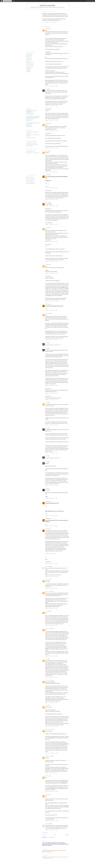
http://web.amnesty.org (30, 151)
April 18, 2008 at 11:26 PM (51, 385)
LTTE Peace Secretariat (30, 177)
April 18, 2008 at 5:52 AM (51, 130)
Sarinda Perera (47, 823)
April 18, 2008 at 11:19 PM (51, 345)
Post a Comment (45, 832)
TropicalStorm (47, 566)
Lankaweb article (29, 126)
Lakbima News (28, 120)
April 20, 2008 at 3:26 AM (51, 563)
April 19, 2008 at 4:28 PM (51, 498)
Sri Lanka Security (29, 55)
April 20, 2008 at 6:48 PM (51, 608)
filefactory (47, 183)
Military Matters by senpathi (50, 553)
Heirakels (47, 150)
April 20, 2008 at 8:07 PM (51, 702)
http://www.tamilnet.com (30, 183)
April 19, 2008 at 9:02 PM (51, 526)
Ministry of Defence (29, 145)
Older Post (67, 834)
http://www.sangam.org (30, 178)
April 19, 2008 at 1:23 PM (51, 458)
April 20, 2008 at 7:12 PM (51, 625)
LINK (46, 308)
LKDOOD (47, 174)
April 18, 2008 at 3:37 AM (51, 105)
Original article (28, 125)
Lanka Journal (28, 58)
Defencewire (47, 313)
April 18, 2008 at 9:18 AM (51, 241)
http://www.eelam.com (30, 180)
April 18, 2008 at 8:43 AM (51, 187)
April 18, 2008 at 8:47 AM (51, 224)
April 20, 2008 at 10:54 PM (51, 791)
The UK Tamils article (30, 114)
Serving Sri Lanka (29, 67)
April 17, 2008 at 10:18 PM (51, 86)
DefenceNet (28, 70)
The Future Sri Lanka (30, 64)
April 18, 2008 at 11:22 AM (51, 273)
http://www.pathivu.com (30, 181)
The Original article (29, 112)
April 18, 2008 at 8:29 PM (51, 310)
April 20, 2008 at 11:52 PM (51, 829)
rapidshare (47, 186)
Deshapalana (28, 68)
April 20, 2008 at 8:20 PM (51, 726)
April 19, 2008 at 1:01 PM (51, 452)
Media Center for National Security (32, 144)
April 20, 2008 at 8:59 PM (51, 772)
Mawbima (28, 61)
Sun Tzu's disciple (48, 591)
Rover (46, 88)
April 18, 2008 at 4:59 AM (51, 120)
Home (56, 834)
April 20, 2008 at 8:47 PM (51, 753)
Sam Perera (47, 579)
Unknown (47, 227)
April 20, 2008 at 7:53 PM (51, 677)
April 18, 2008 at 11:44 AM (51, 301)
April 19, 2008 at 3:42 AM (51, 393)
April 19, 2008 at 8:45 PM (51, 515)
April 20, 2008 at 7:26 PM (51, 656)
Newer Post (44, 834)
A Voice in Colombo (29, 65)
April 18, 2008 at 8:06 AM (51, 171)
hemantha (47, 28)
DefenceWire (47, 5)
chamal (46, 402)
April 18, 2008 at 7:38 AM (51, 147)
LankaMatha (28, 71)
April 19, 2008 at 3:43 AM (51, 399)
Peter (46, 488)
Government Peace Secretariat (31, 142)
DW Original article (29, 119)
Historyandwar (28, 56)
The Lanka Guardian (29, 62)
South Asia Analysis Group (31, 137)
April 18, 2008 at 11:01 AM (51, 261)
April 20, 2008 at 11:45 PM (51, 820)
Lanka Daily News (29, 53)
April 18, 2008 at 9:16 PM (51, 339)
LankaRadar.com (29, 59)
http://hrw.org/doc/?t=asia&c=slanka (32, 152)
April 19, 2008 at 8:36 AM (51, 424)
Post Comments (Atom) (51, 837)
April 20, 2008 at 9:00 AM (51, 588)
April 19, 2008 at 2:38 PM (51, 485)
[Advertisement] (31, 29)
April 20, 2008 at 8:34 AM (51, 576)
